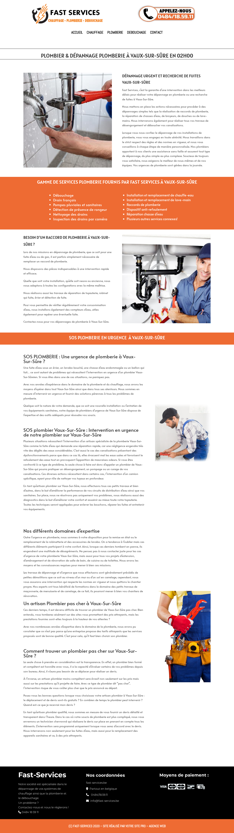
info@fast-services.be (104, 800)
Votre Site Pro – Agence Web (146, 826)
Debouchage (136, 32)
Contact (156, 32)
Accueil (77, 32)
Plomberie (115, 32)
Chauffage (95, 32)
